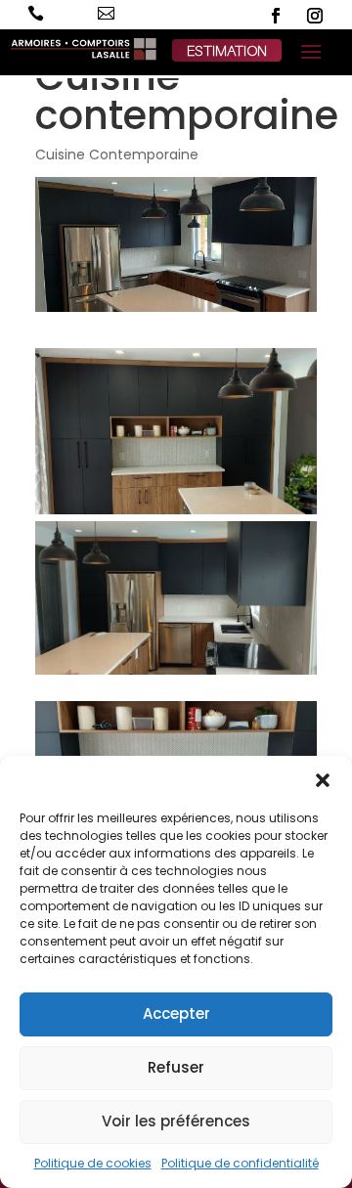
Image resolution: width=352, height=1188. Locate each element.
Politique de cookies (93, 1163)
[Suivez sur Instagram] (314, 15)
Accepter (176, 1013)
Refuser (176, 1067)
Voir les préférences (176, 1121)
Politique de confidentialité (240, 1163)
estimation (227, 50)
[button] (322, 780)
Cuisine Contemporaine (116, 154)
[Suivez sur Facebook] (275, 15)
